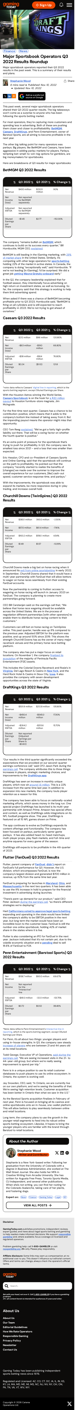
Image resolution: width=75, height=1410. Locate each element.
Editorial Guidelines (15, 1327)
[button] (69, 5)
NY (65, 1197)
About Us (8, 1318)
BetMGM (56, 128)
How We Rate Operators (17, 1331)
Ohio (62, 883)
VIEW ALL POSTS (35, 1205)
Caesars (8, 131)
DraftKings (20, 131)
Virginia (8, 670)
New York (52, 670)
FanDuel (40, 864)
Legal (58, 1197)
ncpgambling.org (12, 1249)
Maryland (52, 883)
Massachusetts (12, 886)
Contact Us (10, 1349)
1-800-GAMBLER (41, 1294)
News (23, 51)
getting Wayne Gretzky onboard (34, 273)
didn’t (50, 864)
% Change (60, 182)
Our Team (9, 1322)
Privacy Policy (12, 1340)
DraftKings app (37, 775)
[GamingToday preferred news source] (32, 96)
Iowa (52, 674)
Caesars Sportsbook (15, 398)
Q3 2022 (24, 182)
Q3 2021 (42, 182)
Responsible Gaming (15, 1336)
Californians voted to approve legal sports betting (39, 911)
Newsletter (9, 1345)
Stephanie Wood (20, 81)
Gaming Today (46, 1197)
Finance (9, 51)
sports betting (60, 261)
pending (47, 942)
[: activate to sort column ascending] (10, 182)
